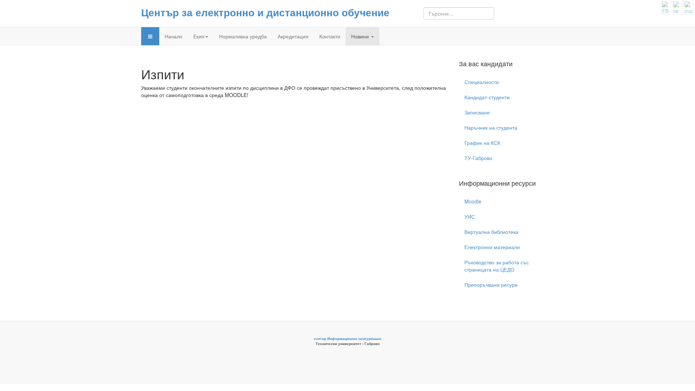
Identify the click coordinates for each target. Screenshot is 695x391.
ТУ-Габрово (478, 157)
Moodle (472, 201)
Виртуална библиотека (491, 231)
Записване (477, 112)
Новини (360, 36)
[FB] (666, 6)
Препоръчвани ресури (491, 284)
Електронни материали (492, 247)
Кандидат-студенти (487, 97)
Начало (173, 36)
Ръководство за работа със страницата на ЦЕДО (496, 265)
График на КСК (482, 142)
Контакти (329, 36)
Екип (199, 36)
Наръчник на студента (490, 127)
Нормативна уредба (243, 36)
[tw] (677, 6)
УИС (469, 216)
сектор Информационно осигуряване (348, 338)
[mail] (688, 6)
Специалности (481, 81)
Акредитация (293, 36)
